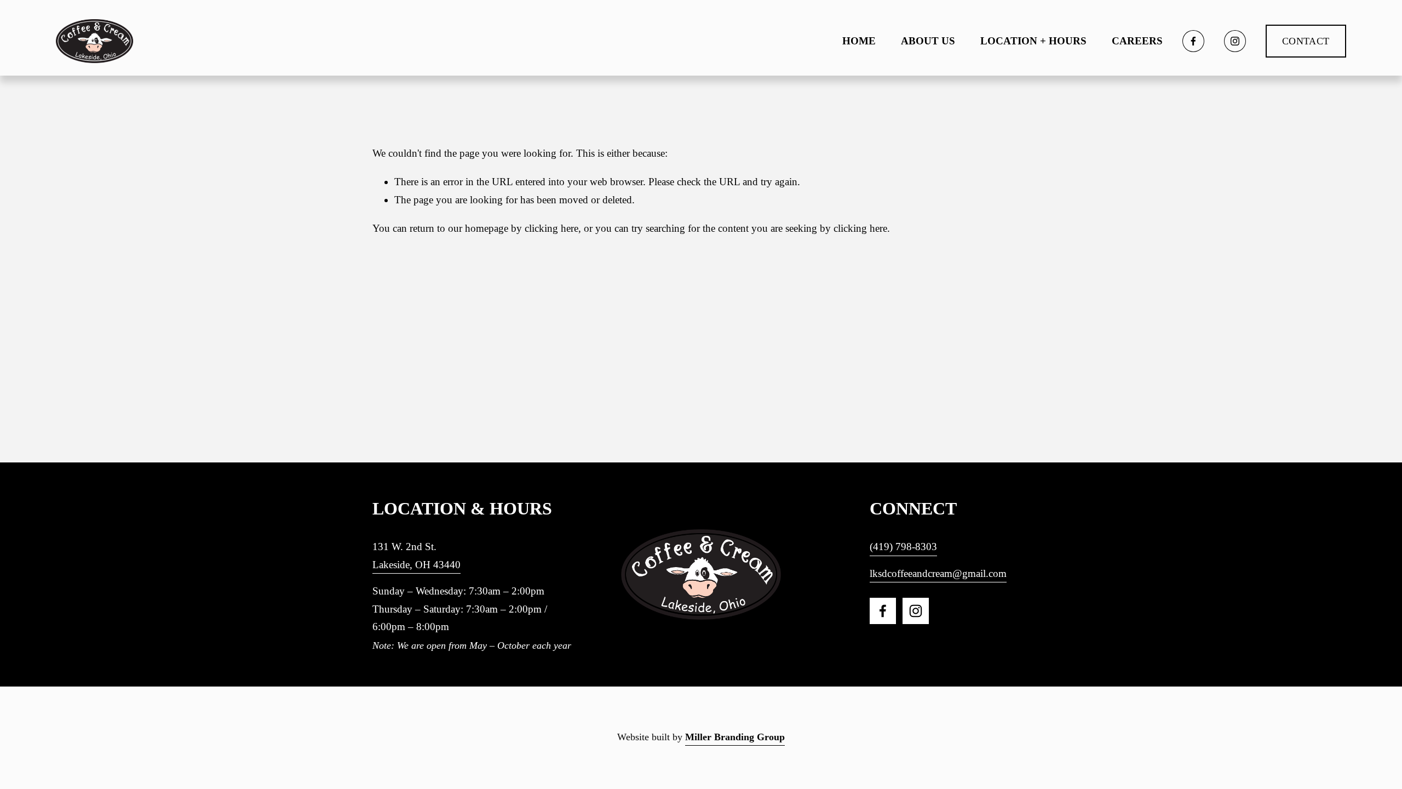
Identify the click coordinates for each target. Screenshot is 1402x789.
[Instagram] (1235, 41)
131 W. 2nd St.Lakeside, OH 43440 (416, 555)
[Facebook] (1193, 41)
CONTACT (1305, 41)
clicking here (551, 228)
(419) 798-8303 (903, 546)
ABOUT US (928, 41)
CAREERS (1137, 41)
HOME (859, 41)
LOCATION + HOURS (1033, 41)
